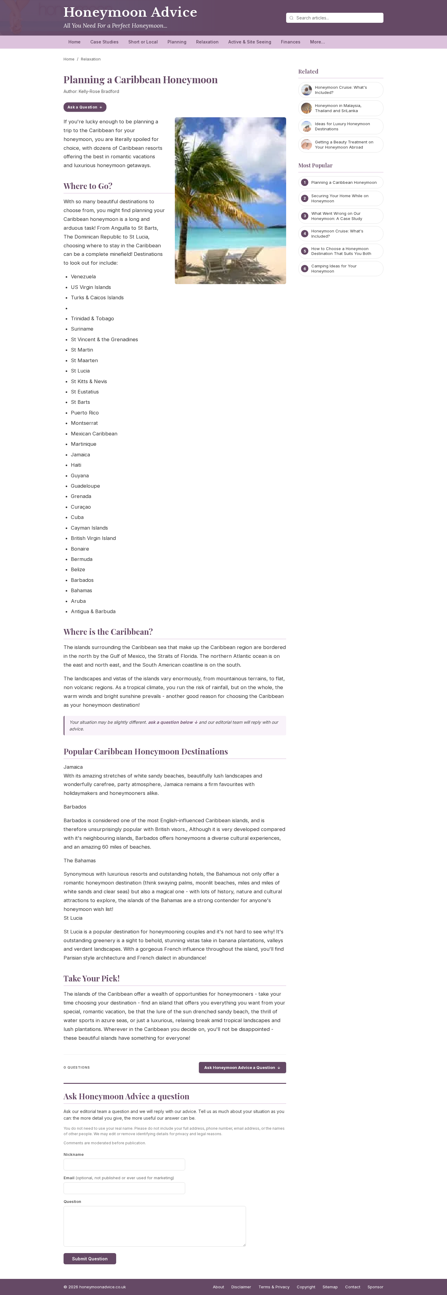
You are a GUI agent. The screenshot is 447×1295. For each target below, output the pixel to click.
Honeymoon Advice (130, 12)
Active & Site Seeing (249, 41)
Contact (352, 1286)
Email (119, 1177)
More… (317, 41)
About (218, 1286)
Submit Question (90, 1258)
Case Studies (104, 41)
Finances (290, 41)
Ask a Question (82, 107)
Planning (177, 41)
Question (72, 1201)
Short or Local (143, 41)
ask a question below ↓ (173, 722)
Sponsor (375, 1286)
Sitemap (330, 1286)
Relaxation (207, 41)
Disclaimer (241, 1286)
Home (74, 41)
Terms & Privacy (273, 1286)
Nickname (74, 1154)
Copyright (306, 1286)
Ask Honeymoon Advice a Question (239, 1067)
